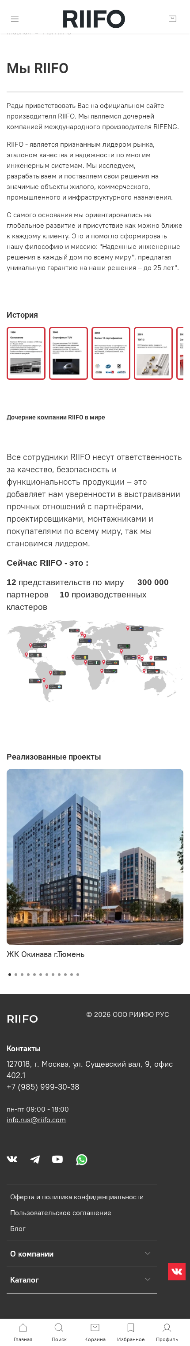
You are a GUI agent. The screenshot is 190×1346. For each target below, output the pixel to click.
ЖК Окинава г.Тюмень (45, 954)
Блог (18, 1228)
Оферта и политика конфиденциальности (77, 1196)
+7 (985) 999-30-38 (43, 1087)
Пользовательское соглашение (60, 1212)
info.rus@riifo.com (36, 1119)
